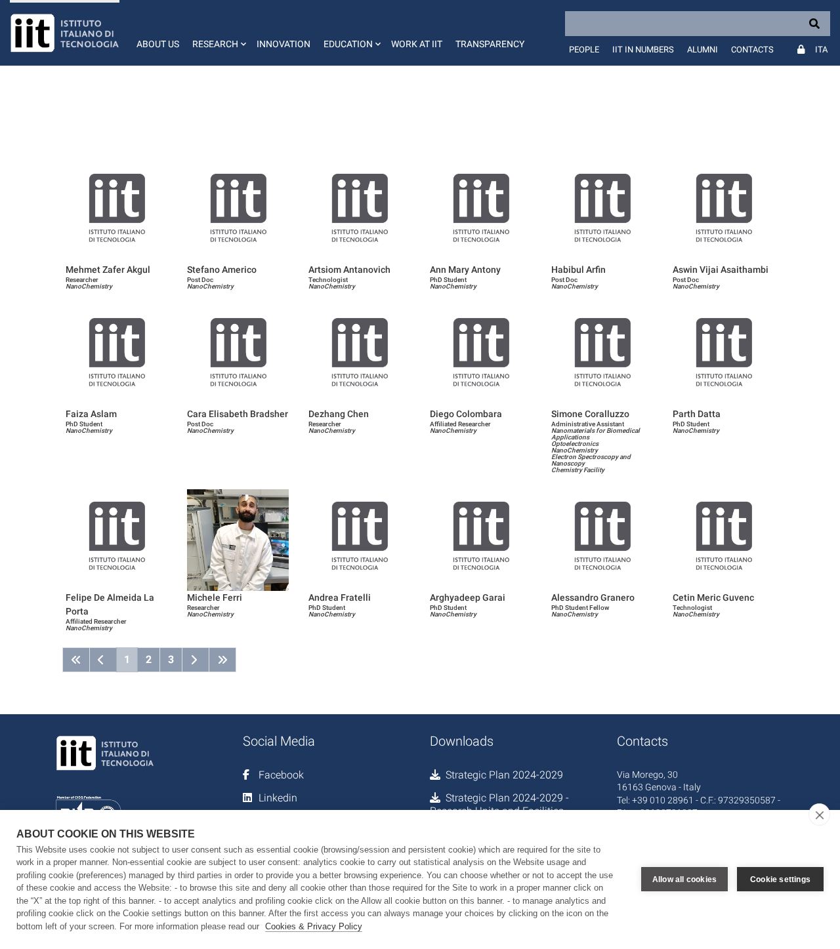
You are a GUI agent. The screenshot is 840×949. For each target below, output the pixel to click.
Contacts (752, 49)
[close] (819, 814)
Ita (821, 49)
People (584, 49)
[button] (218, 33)
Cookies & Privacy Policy (313, 926)
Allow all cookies (684, 879)
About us (157, 44)
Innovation (283, 44)
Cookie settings (780, 879)
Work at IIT (416, 44)
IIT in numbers (643, 49)
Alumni (702, 49)
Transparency (489, 44)
